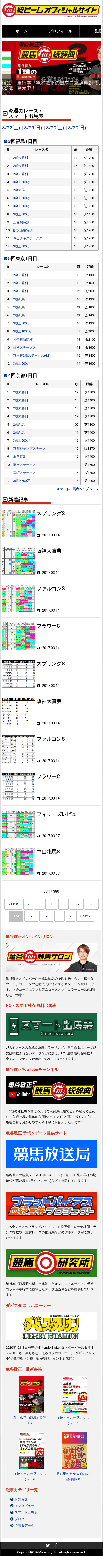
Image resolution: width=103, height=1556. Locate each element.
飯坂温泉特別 (23, 230)
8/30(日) (77, 128)
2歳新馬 (19, 190)
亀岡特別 (19, 456)
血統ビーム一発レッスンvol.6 (30, 1476)
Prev (93, 76)
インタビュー (24, 1506)
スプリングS (51, 513)
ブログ (19, 1519)
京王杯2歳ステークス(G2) (31, 355)
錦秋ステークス (24, 347)
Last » (85, 916)
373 (92, 904)
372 (77, 904)
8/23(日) (33, 128)
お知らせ (21, 1499)
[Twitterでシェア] (48, 1546)
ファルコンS (51, 589)
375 (31, 916)
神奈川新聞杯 (23, 339)
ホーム (22, 31)
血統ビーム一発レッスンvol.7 (73, 1420)
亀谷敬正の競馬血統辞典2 (30, 1420)
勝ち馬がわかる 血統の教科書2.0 (73, 1476)
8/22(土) (11, 128)
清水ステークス (24, 465)
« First (13, 904)
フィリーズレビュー (59, 814)
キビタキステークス (27, 238)
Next (99, 76)
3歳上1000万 (22, 331)
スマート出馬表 (26, 1512)
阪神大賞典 (49, 551)
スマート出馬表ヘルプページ (77, 489)
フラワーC (48, 626)
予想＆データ (24, 1525)
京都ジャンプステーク (29, 448)
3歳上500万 (21, 182)
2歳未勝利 (20, 158)
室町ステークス (24, 473)
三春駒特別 (21, 222)
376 (47, 916)
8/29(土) (55, 128)
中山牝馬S (48, 852)
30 (52, 904)
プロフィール (60, 31)
